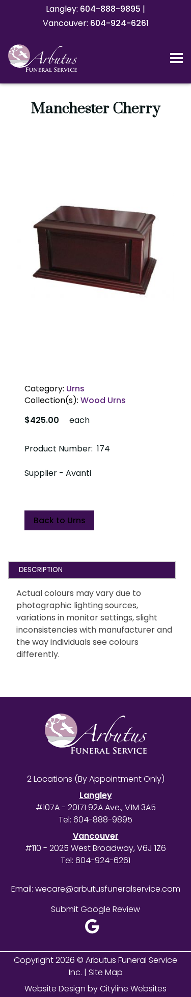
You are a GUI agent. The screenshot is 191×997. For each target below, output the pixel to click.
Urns (75, 388)
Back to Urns (60, 520)
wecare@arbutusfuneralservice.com (107, 889)
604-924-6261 (119, 23)
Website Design (55, 988)
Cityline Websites (133, 988)
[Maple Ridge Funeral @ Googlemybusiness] (95, 929)
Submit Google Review (95, 909)
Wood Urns (103, 400)
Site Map (106, 972)
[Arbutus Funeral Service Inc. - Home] (57, 58)
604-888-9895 (110, 9)
